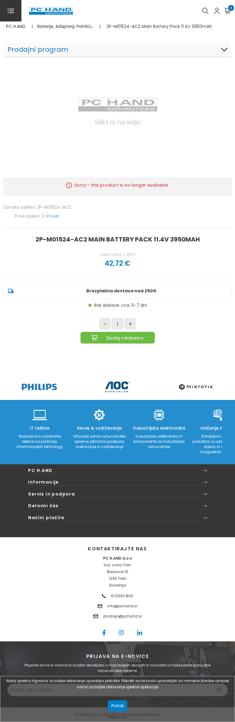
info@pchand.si (122, 606)
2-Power (51, 216)
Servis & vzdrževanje (99, 428)
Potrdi (117, 706)
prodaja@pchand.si (122, 616)
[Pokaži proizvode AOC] (117, 387)
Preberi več (117, 717)
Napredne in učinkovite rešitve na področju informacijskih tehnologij (40, 441)
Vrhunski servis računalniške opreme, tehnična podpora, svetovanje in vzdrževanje (99, 441)
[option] (39, 387)
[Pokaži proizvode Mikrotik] (196, 387)
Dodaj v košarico (125, 338)
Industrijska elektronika (159, 428)
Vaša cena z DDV (117, 254)
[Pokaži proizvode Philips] (39, 387)
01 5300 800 (122, 595)
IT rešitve (40, 428)
